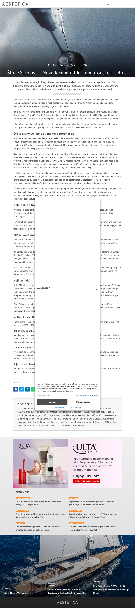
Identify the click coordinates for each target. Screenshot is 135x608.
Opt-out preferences (60, 407)
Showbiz (97, 581)
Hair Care (73, 498)
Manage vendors (43, 395)
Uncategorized (22, 498)
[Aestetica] (15, 3)
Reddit (51, 585)
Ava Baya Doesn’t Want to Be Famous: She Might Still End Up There (111, 590)
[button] (96, 289)
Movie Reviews (22, 511)
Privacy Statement (75, 407)
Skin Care (52, 65)
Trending (7, 589)
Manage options (83, 402)
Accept (52, 402)
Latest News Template (15, 593)
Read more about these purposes (86, 395)
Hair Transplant (76, 523)
